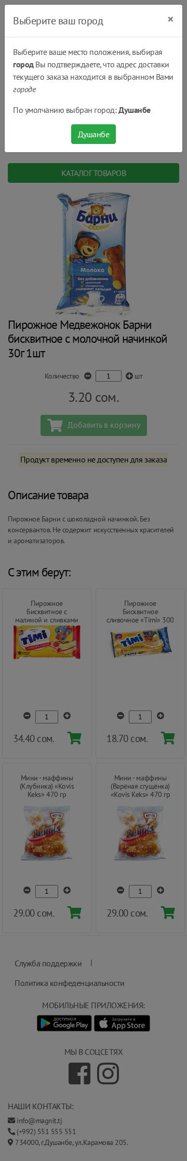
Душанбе (94, 134)
